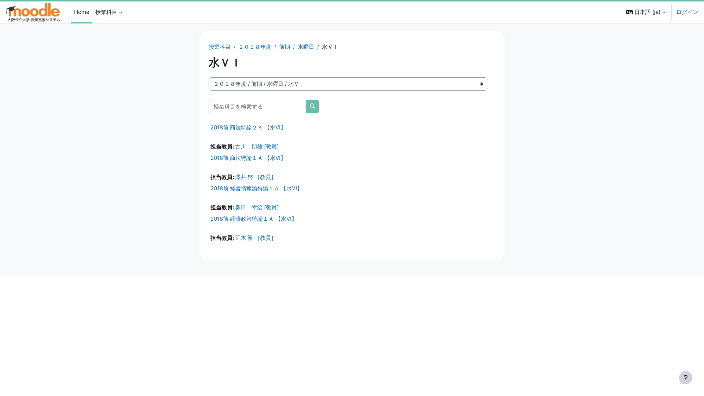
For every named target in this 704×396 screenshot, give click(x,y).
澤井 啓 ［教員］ (255, 176)
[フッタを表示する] (685, 377)
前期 (284, 46)
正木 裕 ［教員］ (255, 237)
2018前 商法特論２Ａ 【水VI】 (248, 127)
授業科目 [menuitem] (106, 11)
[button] (645, 12)
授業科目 (220, 46)
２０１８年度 (254, 46)
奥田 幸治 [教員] (257, 207)
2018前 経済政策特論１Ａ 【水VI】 (253, 218)
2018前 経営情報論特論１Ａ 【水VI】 (256, 188)
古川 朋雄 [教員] (257, 146)
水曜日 (306, 46)
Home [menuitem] (81, 11)
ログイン (687, 11)
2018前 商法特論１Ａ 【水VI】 (248, 157)
